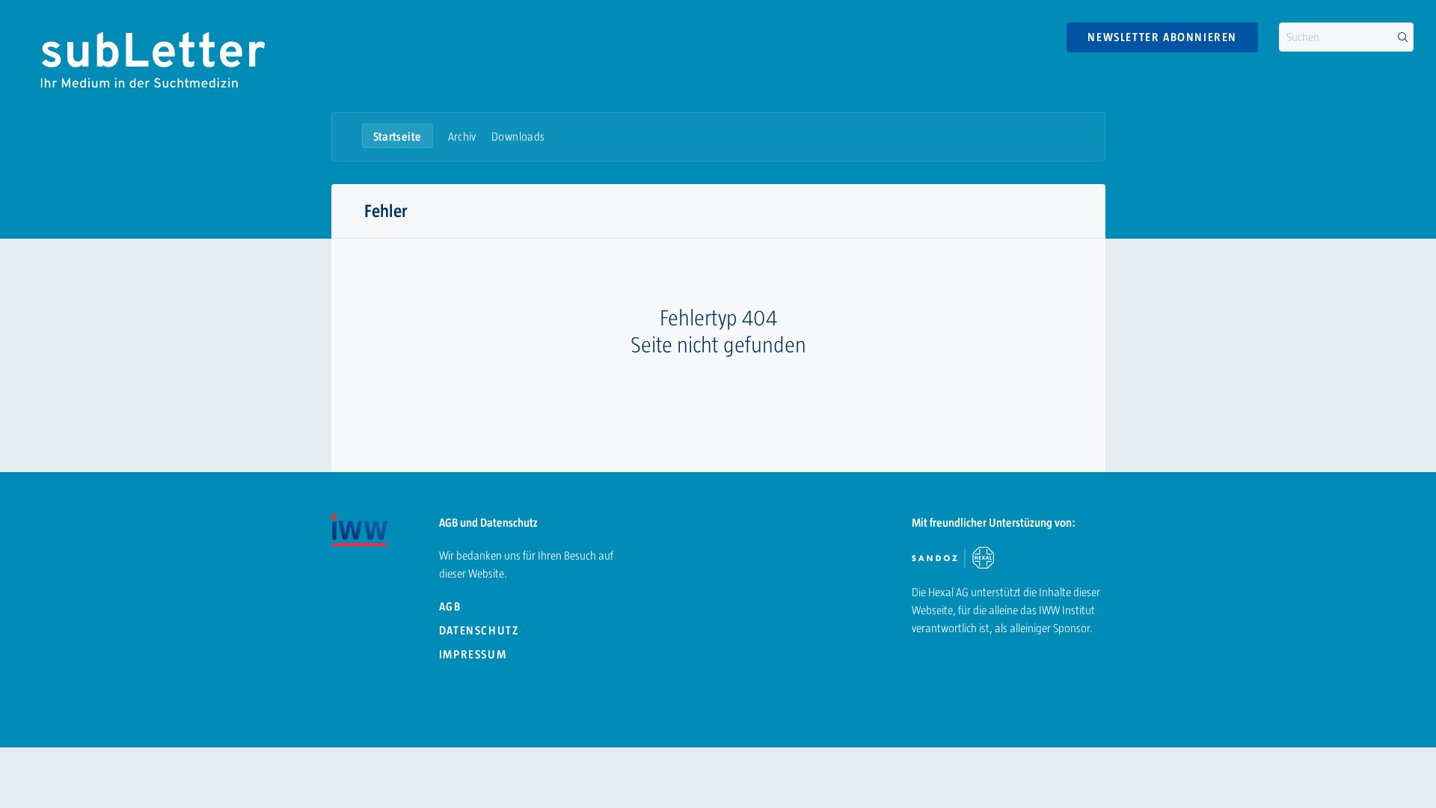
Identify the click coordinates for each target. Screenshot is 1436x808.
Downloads (518, 136)
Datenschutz (479, 630)
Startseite (397, 136)
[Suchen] (1402, 37)
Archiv (462, 136)
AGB (450, 606)
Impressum (472, 654)
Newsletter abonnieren (1162, 37)
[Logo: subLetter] (151, 59)
